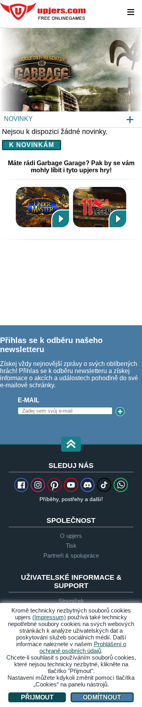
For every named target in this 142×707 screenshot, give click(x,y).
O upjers (71, 535)
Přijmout (37, 697)
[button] (71, 445)
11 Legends (99, 207)
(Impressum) (49, 617)
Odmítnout (102, 697)
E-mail (28, 400)
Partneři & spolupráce (71, 555)
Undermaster (42, 207)
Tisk (71, 545)
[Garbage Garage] (71, 77)
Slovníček (71, 601)
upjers (43, 11)
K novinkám (31, 144)
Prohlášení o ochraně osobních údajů (82, 647)
